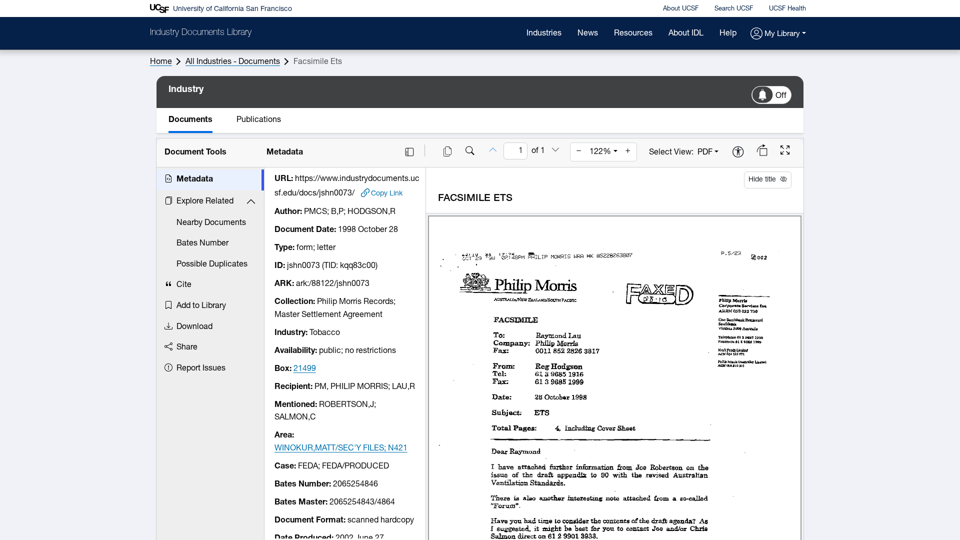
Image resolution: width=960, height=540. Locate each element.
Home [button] (161, 62)
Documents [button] (190, 120)
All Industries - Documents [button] (233, 62)
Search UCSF (733, 9)
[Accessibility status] (738, 152)
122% (600, 152)
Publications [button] (258, 120)
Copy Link (386, 194)
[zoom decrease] (579, 152)
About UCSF (680, 9)
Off (781, 96)
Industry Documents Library (201, 33)
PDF (705, 152)
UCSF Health (787, 9)
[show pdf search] (470, 152)
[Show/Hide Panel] (409, 152)
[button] (778, 34)
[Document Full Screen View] (785, 151)
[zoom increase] (628, 152)
